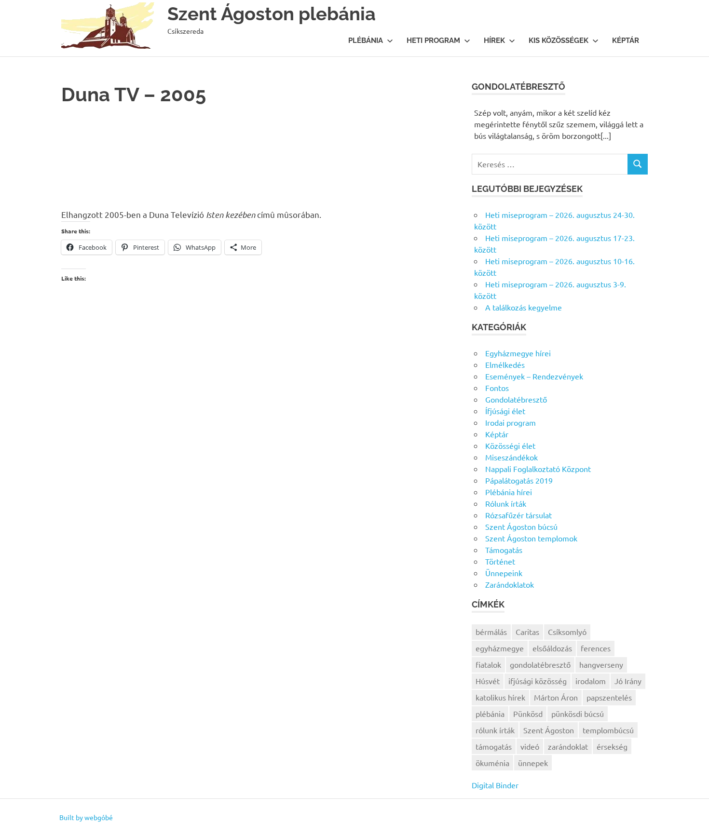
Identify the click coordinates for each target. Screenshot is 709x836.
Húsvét (488, 681)
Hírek (494, 40)
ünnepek (533, 763)
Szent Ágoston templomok (531, 538)
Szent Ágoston (548, 730)
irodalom (590, 681)
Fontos (497, 387)
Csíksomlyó (567, 631)
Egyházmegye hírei (518, 353)
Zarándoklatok (509, 584)
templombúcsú (608, 730)
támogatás (494, 746)
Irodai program (510, 422)
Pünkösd (528, 713)
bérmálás (491, 631)
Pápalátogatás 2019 (519, 480)
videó (529, 746)
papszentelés (609, 697)
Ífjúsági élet (505, 411)
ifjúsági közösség (537, 681)
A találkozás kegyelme (523, 307)
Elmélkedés (505, 364)
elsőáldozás (552, 648)
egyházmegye (500, 648)
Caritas (527, 631)
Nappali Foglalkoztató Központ (538, 468)
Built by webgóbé (86, 817)
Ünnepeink (503, 573)
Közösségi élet (510, 445)
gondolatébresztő (540, 664)
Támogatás (503, 549)
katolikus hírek (500, 697)
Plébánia (365, 40)
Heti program (433, 40)
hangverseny (601, 664)
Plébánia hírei (508, 492)
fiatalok (488, 664)
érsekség (612, 746)
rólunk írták (495, 730)
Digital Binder (495, 785)
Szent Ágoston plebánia (271, 14)
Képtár (625, 40)
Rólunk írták (505, 503)
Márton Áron (556, 697)
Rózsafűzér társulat (518, 515)
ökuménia (492, 763)
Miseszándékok (511, 457)
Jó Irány (627, 681)
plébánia (490, 713)
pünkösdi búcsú (577, 713)
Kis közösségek (558, 40)
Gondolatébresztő (516, 399)
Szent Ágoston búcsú (521, 526)
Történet (500, 561)
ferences (596, 648)
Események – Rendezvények (534, 376)
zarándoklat (568, 746)
